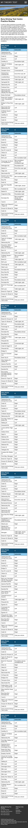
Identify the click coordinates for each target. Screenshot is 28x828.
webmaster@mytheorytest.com (8, 820)
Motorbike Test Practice (6, 811)
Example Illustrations (18, 810)
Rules (17, 808)
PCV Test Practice (5, 814)
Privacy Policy (4, 824)
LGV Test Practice (5, 813)
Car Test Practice (5, 809)
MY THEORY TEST (9, 2)
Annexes (18, 813)
